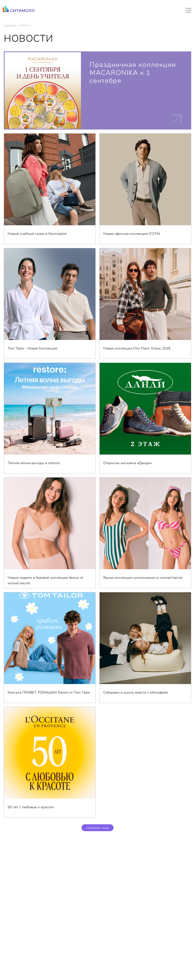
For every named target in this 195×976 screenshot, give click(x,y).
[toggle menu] (188, 10)
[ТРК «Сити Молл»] (18, 10)
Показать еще (97, 827)
